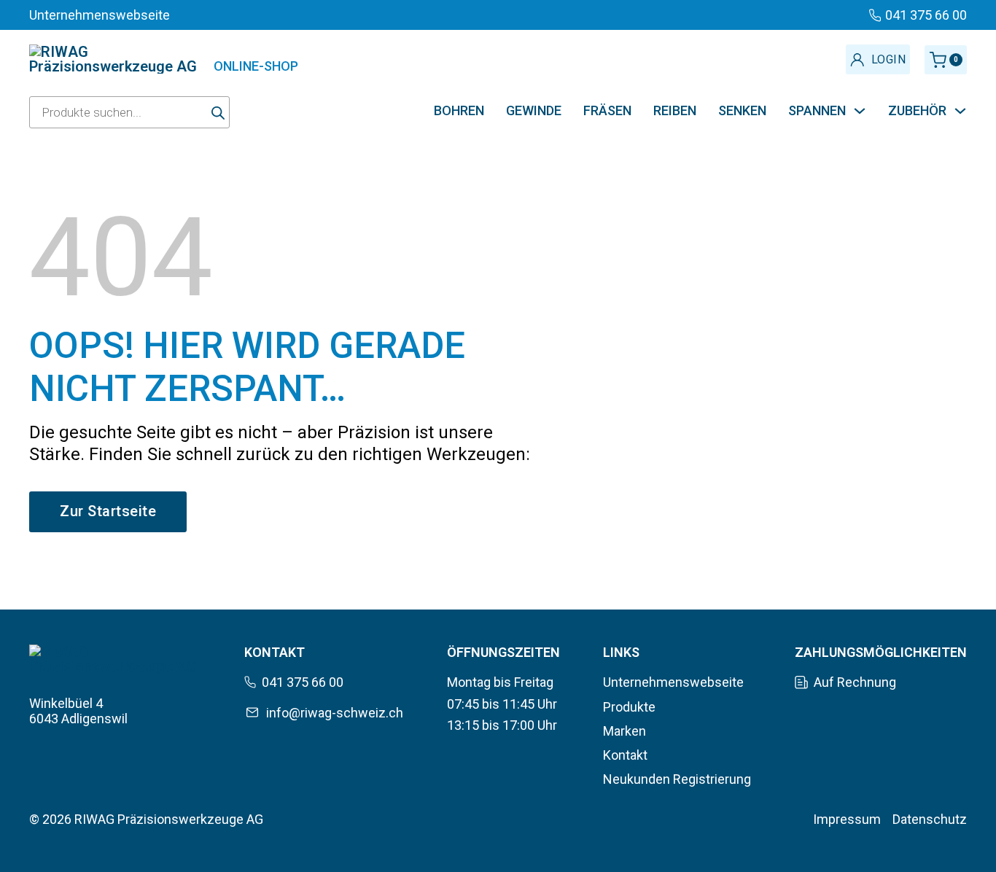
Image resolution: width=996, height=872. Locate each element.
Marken (624, 731)
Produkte (629, 707)
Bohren (459, 110)
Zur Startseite (108, 511)
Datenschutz (929, 819)
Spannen (817, 110)
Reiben (674, 110)
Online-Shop (256, 66)
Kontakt (625, 755)
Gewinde (533, 110)
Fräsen (607, 110)
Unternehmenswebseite (673, 682)
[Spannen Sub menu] (859, 110)
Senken (742, 110)
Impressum (847, 819)
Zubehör (917, 110)
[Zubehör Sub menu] (960, 110)
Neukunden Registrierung (677, 779)
